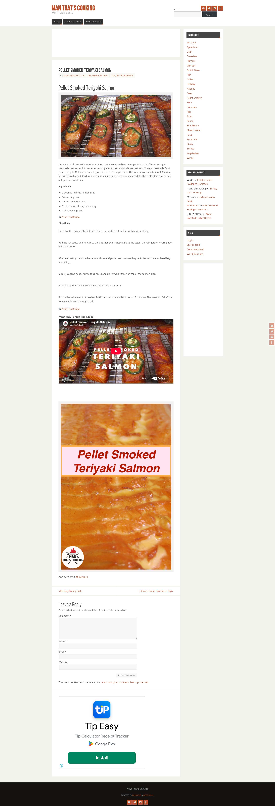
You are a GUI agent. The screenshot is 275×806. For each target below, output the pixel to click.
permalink (82, 577)
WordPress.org (195, 254)
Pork (189, 102)
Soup (189, 134)
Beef (189, 51)
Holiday (191, 84)
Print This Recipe (70, 217)
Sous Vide (192, 139)
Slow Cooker (193, 130)
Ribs (189, 111)
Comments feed (195, 249)
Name (63, 641)
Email (62, 651)
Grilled (190, 79)
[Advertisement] (111, 42)
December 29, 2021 (98, 75)
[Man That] (271, 325)
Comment (65, 615)
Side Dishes (193, 125)
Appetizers (192, 47)
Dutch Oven (193, 70)
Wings (190, 158)
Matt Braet (192, 205)
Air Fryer (191, 42)
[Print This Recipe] (60, 217)
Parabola (136, 795)
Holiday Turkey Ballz (70, 591)
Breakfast (192, 56)
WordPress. (148, 795)
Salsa (189, 116)
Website (63, 662)
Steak (190, 144)
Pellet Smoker (125, 75)
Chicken (191, 65)
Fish (113, 75)
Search (177, 9)
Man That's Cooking (73, 8)
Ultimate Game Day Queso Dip (156, 591)
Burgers (191, 60)
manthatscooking (74, 75)
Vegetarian (193, 153)
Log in (190, 240)
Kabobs (191, 88)
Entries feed (193, 244)
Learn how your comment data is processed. (125, 682)
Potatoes (192, 107)
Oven (189, 93)
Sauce (190, 121)
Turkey (190, 148)
